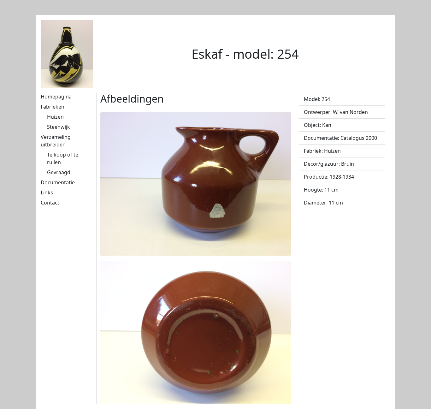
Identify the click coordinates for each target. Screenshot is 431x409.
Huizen (55, 116)
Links (47, 192)
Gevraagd (58, 172)
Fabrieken (52, 106)
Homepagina (56, 96)
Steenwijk (58, 126)
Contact (50, 202)
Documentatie (58, 182)
